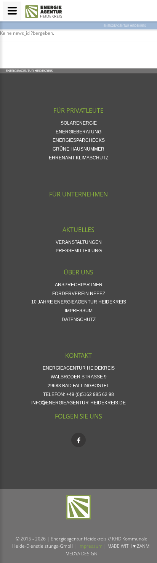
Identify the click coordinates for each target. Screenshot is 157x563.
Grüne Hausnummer (78, 149)
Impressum (79, 310)
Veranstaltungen (79, 242)
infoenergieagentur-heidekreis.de (78, 403)
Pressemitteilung (79, 250)
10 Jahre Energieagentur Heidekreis (78, 302)
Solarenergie (79, 123)
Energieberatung (78, 132)
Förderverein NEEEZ (78, 293)
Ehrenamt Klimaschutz (78, 158)
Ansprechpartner (79, 284)
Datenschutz (79, 319)
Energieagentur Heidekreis (125, 25)
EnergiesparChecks (79, 140)
